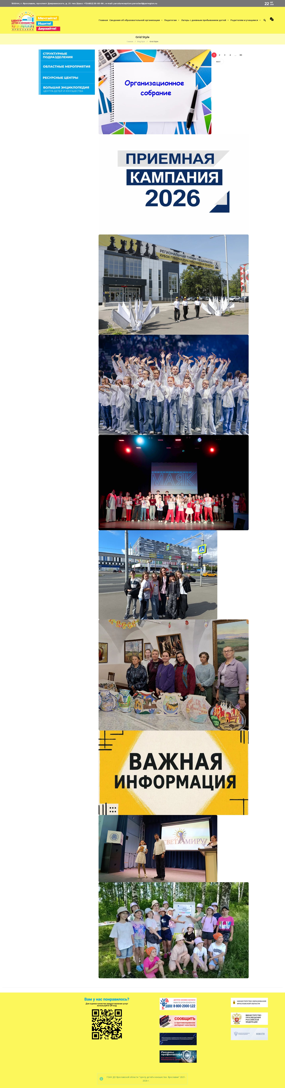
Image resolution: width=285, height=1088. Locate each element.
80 (241, 55)
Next (218, 62)
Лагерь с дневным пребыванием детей (203, 20)
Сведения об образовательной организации (134, 20)
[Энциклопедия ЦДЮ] (67, 88)
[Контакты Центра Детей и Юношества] (271, 20)
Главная (103, 20)
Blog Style (141, 41)
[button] (264, 20)
